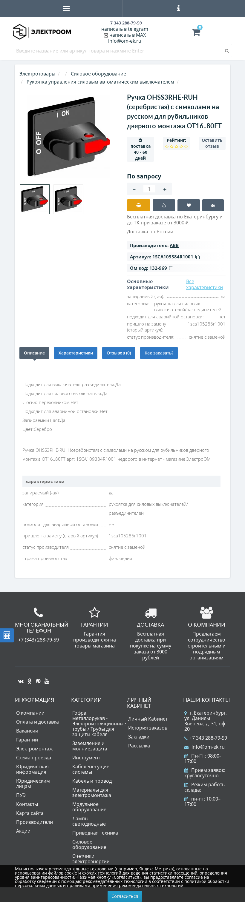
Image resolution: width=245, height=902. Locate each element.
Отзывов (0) (119, 353)
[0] (196, 33)
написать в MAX (127, 35)
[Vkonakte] (19, 679)
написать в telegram (124, 29)
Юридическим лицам (33, 784)
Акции (23, 831)
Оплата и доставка (37, 721)
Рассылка (139, 745)
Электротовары (37, 73)
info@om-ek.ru (124, 41)
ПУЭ (21, 795)
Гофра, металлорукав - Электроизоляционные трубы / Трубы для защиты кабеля (99, 724)
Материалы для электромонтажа (91, 792)
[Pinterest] (36, 679)
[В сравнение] (213, 205)
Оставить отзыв (212, 143)
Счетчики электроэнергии (91, 859)
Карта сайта (30, 813)
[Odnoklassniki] (28, 679)
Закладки (138, 736)
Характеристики (76, 353)
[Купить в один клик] (164, 205)
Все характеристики (204, 284)
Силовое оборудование (89, 844)
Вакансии (27, 730)
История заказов (147, 727)
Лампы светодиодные (89, 821)
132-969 (158, 268)
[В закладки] (188, 205)
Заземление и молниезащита (89, 746)
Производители (34, 822)
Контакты (27, 804)
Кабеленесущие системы (90, 769)
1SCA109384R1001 (172, 257)
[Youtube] (45, 679)
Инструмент (86, 757)
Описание (34, 353)
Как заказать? (159, 353)
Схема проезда (33, 757)
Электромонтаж (34, 748)
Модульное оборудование (89, 807)
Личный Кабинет (148, 719)
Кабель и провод (92, 781)
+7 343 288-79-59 (208, 738)
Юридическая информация (32, 769)
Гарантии (27, 739)
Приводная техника (95, 832)
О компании (30, 713)
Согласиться (124, 896)
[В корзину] (138, 205)
